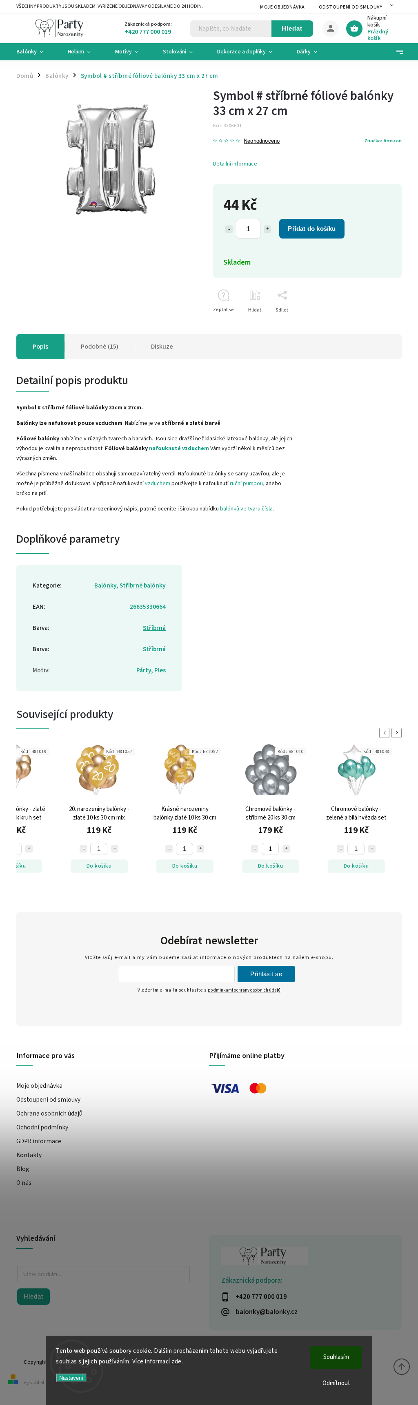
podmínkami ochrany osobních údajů (244, 990)
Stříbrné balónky (143, 585)
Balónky (105, 585)
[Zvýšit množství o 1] (267, 229)
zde (176, 1361)
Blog (22, 1168)
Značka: (383, 140)
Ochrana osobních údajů (49, 1113)
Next (398, 733)
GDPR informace (38, 1141)
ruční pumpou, (247, 483)
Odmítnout (336, 1383)
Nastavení (71, 1378)
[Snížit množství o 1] (229, 229)
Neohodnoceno (262, 141)
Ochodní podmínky (42, 1127)
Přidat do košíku (312, 228)
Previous (385, 733)
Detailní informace (235, 164)
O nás (23, 1182)
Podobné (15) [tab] (99, 346)
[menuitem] (36, 51)
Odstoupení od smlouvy (350, 7)
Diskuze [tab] (162, 346)
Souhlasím (336, 1357)
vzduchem (157, 483)
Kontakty (29, 1155)
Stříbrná (154, 627)
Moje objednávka (282, 7)
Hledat (292, 28)
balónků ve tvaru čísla (246, 509)
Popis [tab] (40, 346)
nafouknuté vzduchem (179, 448)
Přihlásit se (266, 973)
